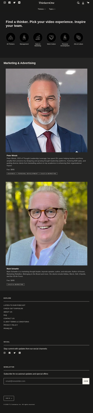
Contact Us (9, 318)
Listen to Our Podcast (14, 305)
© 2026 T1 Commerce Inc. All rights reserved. (19, 404)
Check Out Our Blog (13, 308)
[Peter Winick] (46, 110)
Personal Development (28, 173)
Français (8, 328)
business (11, 173)
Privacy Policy (11, 325)
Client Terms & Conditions (16, 322)
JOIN (86, 381)
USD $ (8, 398)
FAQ (5, 315)
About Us (8, 312)
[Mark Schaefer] (46, 223)
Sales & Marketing (48, 173)
